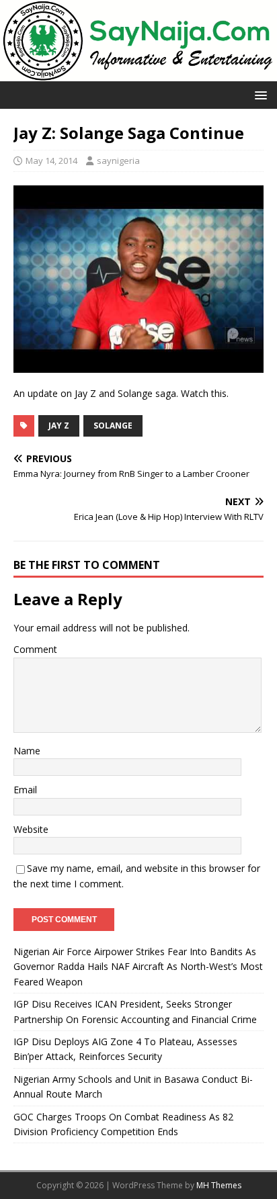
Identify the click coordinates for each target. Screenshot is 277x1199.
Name (26, 750)
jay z (58, 425)
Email (25, 789)
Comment (35, 649)
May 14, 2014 (51, 160)
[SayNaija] (138, 73)
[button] (258, 94)
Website (30, 829)
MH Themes (218, 1185)
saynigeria (118, 160)
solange (112, 425)
